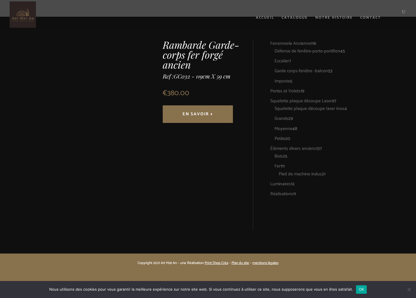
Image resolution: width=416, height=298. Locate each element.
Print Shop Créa (216, 263)
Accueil (265, 18)
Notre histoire (334, 18)
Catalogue (295, 18)
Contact (370, 18)
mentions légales (265, 263)
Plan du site (240, 263)
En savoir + (198, 114)
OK (361, 289)
